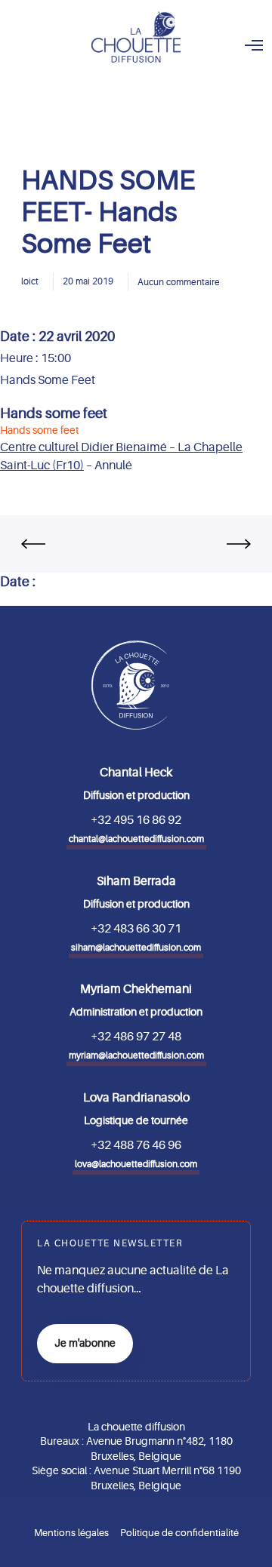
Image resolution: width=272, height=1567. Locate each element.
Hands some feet (53, 413)
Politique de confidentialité (179, 1532)
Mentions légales (71, 1532)
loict (30, 281)
